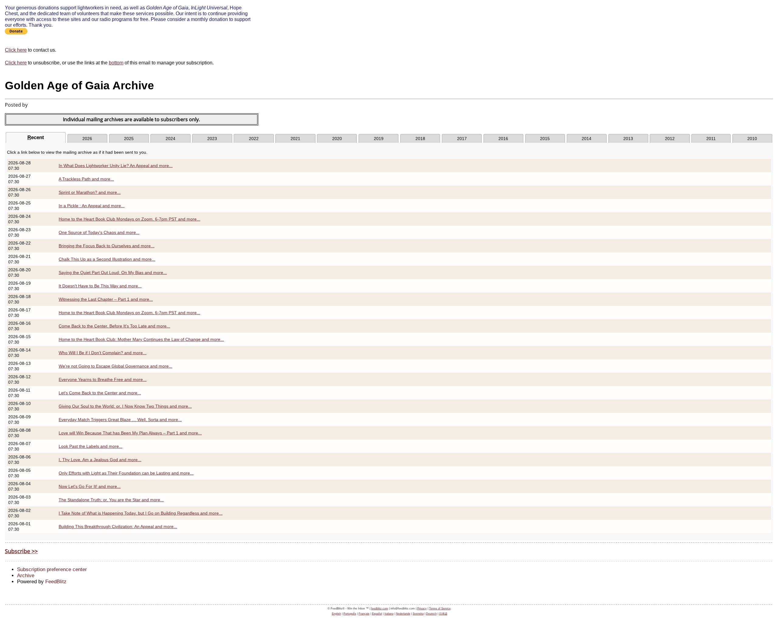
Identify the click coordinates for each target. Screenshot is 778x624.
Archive (25, 575)
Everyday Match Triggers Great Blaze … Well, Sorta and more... (120, 419)
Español (377, 613)
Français (364, 613)
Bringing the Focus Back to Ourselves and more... (106, 245)
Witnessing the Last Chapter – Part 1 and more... (106, 299)
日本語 (443, 613)
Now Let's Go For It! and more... (90, 486)
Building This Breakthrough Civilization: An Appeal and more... (118, 526)
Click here (16, 50)
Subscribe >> (21, 551)
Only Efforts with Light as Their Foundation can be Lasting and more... (126, 473)
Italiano (389, 613)
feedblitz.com (379, 608)
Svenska (418, 613)
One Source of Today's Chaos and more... (99, 232)
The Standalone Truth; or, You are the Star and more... (111, 499)
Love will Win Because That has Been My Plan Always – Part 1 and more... (130, 432)
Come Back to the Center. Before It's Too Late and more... (114, 326)
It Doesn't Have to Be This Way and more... (100, 285)
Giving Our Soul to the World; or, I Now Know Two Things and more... (125, 406)
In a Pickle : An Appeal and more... (92, 205)
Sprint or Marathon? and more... (90, 192)
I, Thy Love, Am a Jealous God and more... (100, 459)
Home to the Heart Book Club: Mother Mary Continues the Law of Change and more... (141, 339)
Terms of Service (440, 608)
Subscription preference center (52, 569)
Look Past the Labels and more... (90, 446)
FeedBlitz (56, 582)
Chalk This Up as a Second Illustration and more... (107, 259)
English (336, 613)
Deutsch (431, 613)
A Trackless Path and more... (86, 179)
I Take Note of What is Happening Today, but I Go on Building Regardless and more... (140, 513)
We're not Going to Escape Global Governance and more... (115, 366)
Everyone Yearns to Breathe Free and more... (102, 379)
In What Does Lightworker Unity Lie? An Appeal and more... (116, 165)
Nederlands (403, 613)
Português (349, 613)
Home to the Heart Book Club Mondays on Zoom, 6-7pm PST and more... (129, 219)
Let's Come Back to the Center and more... (100, 392)
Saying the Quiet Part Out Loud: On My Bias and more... (113, 272)
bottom (116, 62)
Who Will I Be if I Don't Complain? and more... (102, 352)
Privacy (422, 608)
